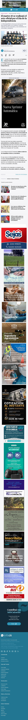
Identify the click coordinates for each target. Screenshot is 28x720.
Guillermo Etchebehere (5, 690)
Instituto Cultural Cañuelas (13, 178)
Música (2, 710)
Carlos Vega (3, 689)
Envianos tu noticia (4, 661)
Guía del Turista (5, 664)
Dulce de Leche (4, 684)
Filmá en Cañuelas (4, 687)
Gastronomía (3, 674)
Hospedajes (3, 675)
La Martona (3, 685)
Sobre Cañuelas (5, 703)
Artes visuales (4, 713)
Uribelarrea (3, 670)
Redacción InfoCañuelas (21, 174)
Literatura (3, 712)
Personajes (3, 715)
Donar (12, 623)
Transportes (3, 698)
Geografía (3, 708)
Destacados (4, 680)
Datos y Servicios (5, 694)
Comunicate (4, 654)
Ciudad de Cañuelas (5, 669)
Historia (2, 706)
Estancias (3, 677)
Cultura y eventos (4, 13)
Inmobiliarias (3, 700)
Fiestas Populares (4, 672)
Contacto (3, 657)
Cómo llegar (3, 667)
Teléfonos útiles (4, 697)
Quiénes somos (4, 659)
